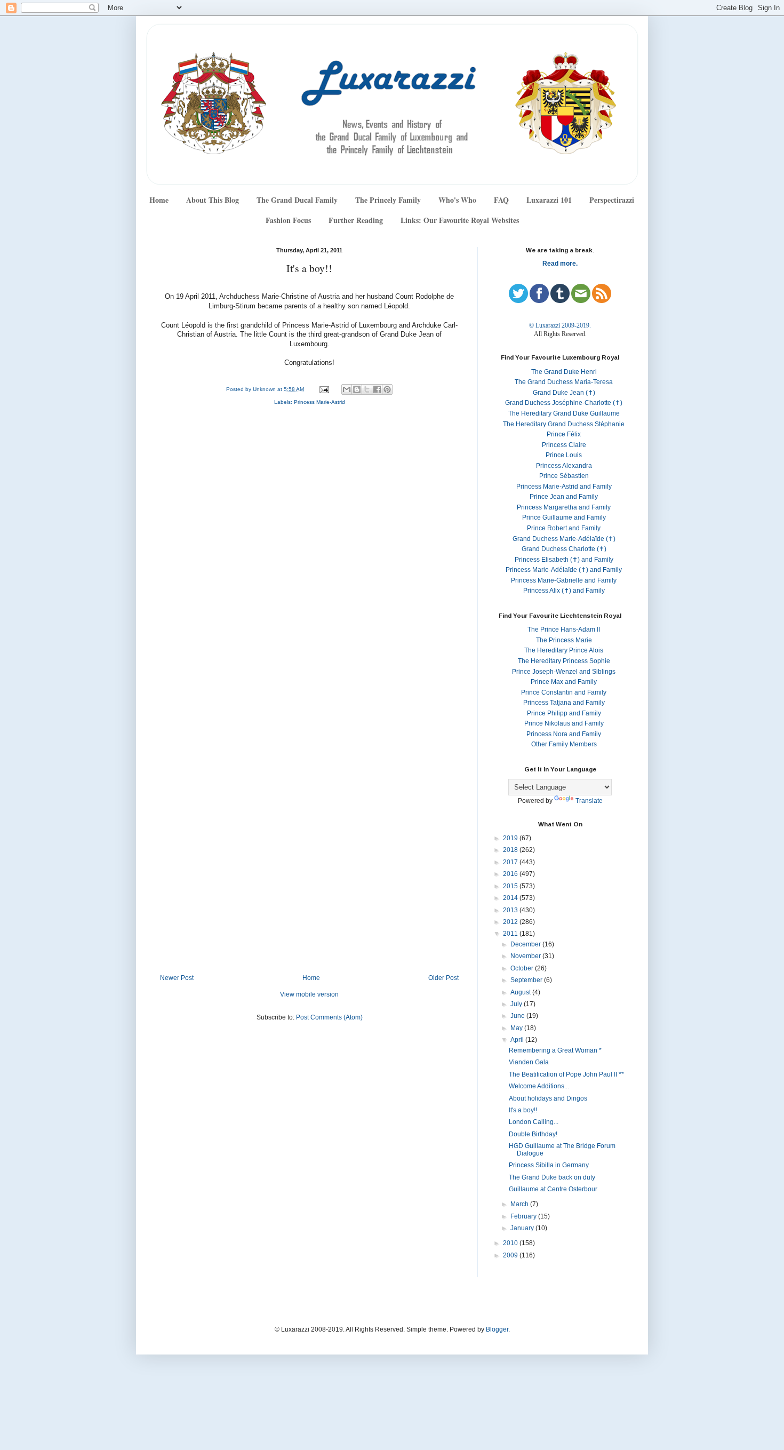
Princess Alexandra (564, 466)
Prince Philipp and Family (564, 713)
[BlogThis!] (356, 389)
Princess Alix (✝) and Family (564, 590)
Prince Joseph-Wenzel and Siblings (563, 671)
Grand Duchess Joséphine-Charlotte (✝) (563, 403)
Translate (589, 801)
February (524, 1216)
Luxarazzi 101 (549, 199)
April (517, 1040)
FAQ (501, 199)
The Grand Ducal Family (297, 199)
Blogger (497, 1329)
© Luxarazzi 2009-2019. (560, 325)
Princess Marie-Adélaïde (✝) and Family (564, 570)
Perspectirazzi (611, 199)
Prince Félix (564, 434)
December (526, 944)
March (520, 1204)
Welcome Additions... (539, 1086)
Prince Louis (564, 455)
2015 (511, 886)
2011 (511, 933)
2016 (511, 874)
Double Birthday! (533, 1134)
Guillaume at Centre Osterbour (553, 1189)
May (517, 1028)
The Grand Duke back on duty (552, 1177)
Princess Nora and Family (563, 734)
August (521, 992)
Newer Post (177, 978)
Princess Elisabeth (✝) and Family (564, 559)
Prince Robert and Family (564, 528)
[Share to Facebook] (377, 389)
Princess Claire (564, 445)
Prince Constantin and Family (563, 692)
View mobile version (309, 994)
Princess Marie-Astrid (319, 402)
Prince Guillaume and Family (564, 517)
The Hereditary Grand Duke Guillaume (564, 413)
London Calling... (533, 1122)
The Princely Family (388, 199)
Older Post (443, 978)
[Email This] (346, 389)
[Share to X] (367, 389)
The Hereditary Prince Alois (563, 650)
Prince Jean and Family (564, 496)
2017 (511, 862)
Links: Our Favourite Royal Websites (460, 220)
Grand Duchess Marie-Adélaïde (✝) (564, 539)
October (522, 968)
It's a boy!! (523, 1110)
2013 (511, 910)
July (517, 1004)
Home (159, 199)
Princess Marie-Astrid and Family (564, 486)
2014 (511, 898)
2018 (511, 850)
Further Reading (356, 220)
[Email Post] (324, 389)
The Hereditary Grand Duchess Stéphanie (564, 424)
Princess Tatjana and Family (564, 702)
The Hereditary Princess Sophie (564, 661)
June (518, 1016)
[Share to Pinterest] (387, 389)
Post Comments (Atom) (329, 1017)
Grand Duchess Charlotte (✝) (564, 549)
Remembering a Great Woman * (555, 1050)
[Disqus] (309, 556)
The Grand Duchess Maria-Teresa (564, 382)
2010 (511, 1243)
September (527, 980)
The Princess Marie (564, 640)
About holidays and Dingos (548, 1098)
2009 (511, 1255)
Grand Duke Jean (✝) (564, 392)
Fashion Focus (288, 220)
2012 (511, 922)
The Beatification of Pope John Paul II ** (566, 1074)
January (522, 1228)
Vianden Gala (529, 1062)
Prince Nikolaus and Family (564, 723)
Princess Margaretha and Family (564, 507)
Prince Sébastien (564, 476)
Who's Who (457, 199)
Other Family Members (564, 744)
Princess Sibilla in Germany (549, 1165)
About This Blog (212, 199)
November (526, 956)
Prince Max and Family (564, 682)
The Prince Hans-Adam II (563, 629)
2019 (511, 838)
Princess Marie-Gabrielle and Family (564, 580)
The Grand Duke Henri (564, 372)
